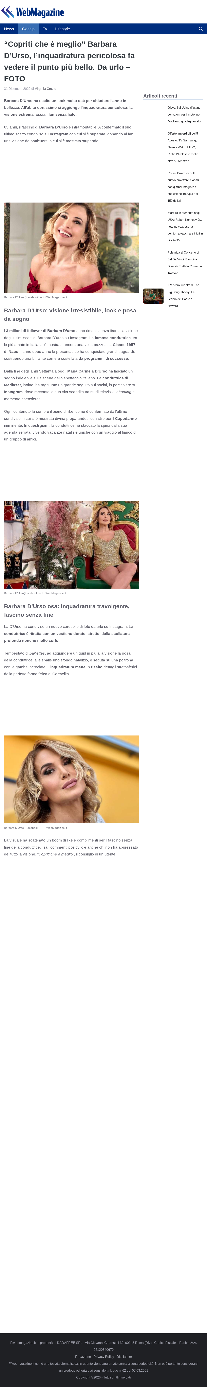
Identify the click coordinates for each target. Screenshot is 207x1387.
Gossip (28, 29)
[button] (201, 28)
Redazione (83, 1356)
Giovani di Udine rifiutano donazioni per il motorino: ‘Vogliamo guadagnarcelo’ (184, 114)
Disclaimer (124, 1356)
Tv (45, 29)
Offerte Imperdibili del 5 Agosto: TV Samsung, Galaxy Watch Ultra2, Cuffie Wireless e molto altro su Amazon (183, 147)
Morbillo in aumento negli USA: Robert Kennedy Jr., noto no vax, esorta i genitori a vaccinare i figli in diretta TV (185, 226)
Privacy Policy (104, 1356)
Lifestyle (62, 29)
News (9, 29)
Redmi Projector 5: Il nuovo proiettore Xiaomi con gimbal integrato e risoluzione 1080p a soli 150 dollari (183, 187)
